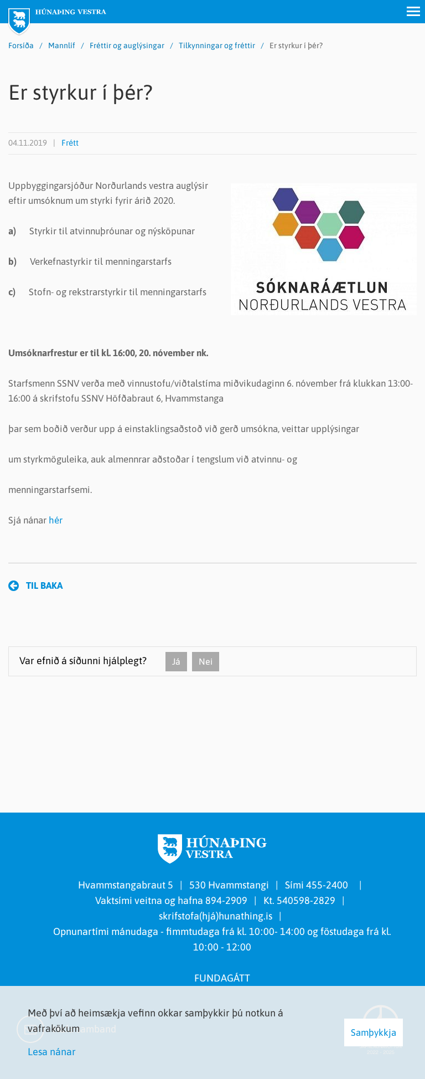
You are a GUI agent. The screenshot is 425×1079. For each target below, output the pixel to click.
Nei (205, 661)
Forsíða (21, 45)
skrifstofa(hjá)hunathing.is (215, 916)
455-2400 (329, 885)
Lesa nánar (52, 1051)
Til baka (44, 585)
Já (176, 661)
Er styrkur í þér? (296, 45)
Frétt (70, 142)
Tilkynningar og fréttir (217, 45)
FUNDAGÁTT (222, 978)
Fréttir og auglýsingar (127, 45)
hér (56, 520)
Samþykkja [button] (373, 1032)
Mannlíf (61, 45)
